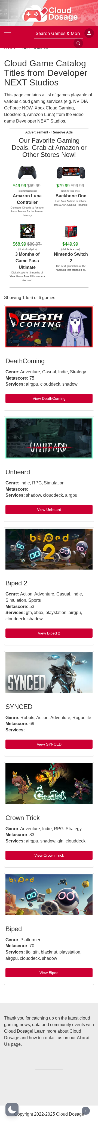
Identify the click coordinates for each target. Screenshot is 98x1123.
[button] (12, 1109)
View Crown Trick (49, 855)
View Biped (49, 972)
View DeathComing (49, 398)
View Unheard (49, 509)
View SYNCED (49, 744)
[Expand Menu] (7, 33)
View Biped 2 (49, 633)
